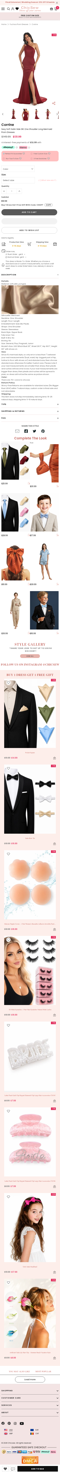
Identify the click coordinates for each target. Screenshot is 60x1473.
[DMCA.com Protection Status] (30, 1460)
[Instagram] (15, 1423)
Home (3, 24)
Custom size (38, 363)
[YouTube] (22, 1423)
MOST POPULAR (43, 1371)
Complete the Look (30, 438)
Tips (3, 404)
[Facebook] (2, 1423)
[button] (29, 221)
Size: (3, 174)
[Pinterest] (9, 1423)
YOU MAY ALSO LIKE (19, 1371)
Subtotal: (5, 197)
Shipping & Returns (13, 411)
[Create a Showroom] (51, 8)
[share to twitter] (34, 431)
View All (30, 656)
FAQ (3, 418)
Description (8, 274)
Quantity (5, 186)
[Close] (57, 2)
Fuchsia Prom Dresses (19, 24)
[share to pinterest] (43, 431)
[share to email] (17, 431)
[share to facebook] (26, 431)
